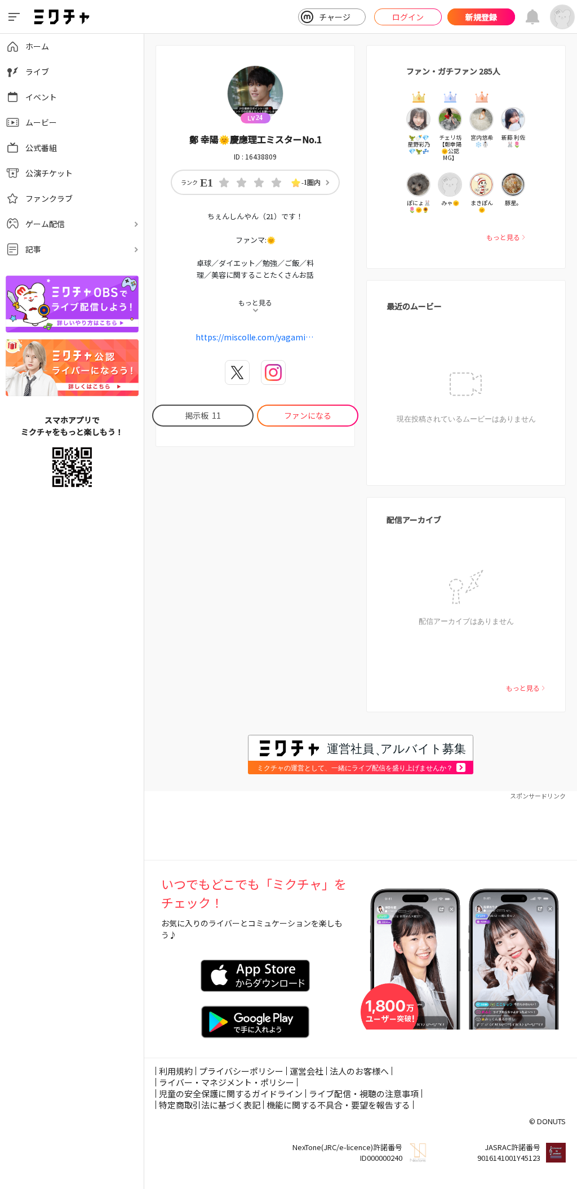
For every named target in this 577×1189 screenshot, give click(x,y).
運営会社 (306, 1071)
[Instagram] (273, 372)
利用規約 (176, 1071)
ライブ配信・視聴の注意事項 (364, 1093)
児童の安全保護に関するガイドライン (231, 1093)
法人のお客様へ (359, 1071)
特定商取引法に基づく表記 (209, 1105)
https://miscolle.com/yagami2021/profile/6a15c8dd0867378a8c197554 (255, 337)
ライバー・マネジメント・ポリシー (226, 1082)
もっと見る (503, 237)
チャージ (334, 17)
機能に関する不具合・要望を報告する (338, 1105)
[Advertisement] (361, 826)
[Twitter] (237, 372)
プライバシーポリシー (241, 1071)
